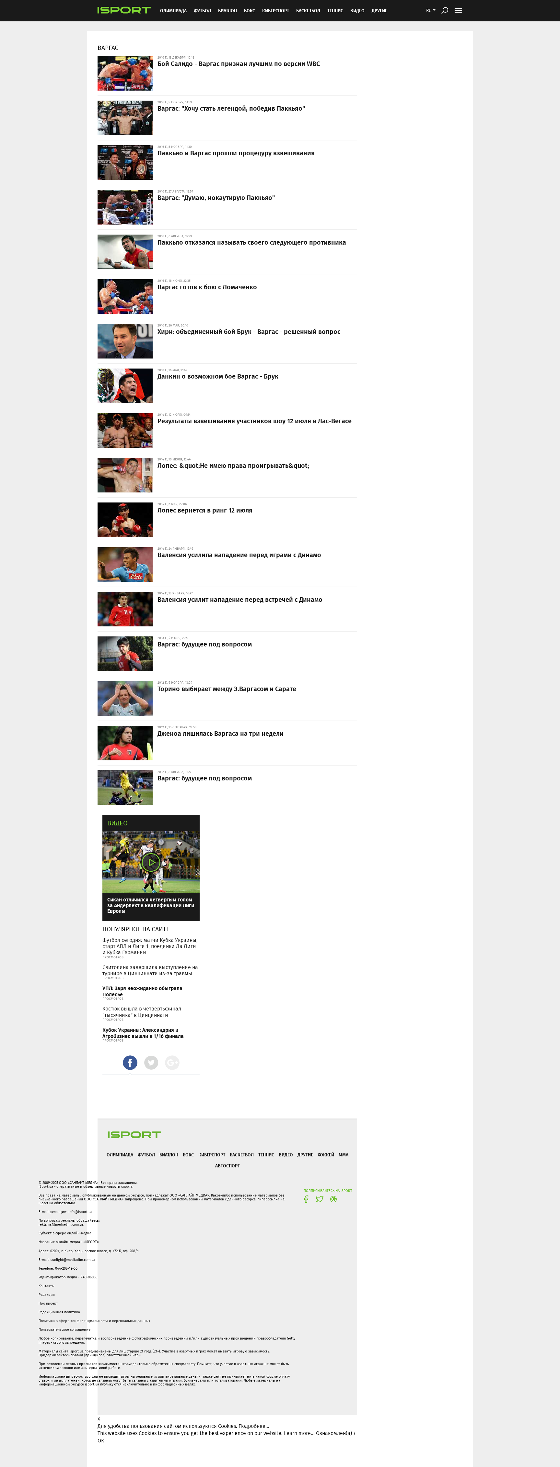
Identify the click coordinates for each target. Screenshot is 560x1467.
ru (429, 10)
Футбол (202, 10)
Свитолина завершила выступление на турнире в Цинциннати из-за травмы (150, 970)
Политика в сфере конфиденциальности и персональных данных (94, 1320)
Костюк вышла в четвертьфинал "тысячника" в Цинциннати (141, 1012)
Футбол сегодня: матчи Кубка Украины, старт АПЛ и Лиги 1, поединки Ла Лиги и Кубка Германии (150, 946)
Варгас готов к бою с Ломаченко (207, 287)
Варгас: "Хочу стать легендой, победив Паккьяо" (231, 108)
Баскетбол (308, 10)
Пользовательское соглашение (64, 1329)
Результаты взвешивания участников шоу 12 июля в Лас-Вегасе (255, 420)
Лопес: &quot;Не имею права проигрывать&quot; (233, 465)
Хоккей (326, 1154)
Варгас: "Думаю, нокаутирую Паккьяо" (216, 197)
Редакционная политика (59, 1312)
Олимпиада (173, 10)
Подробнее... (254, 1426)
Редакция (47, 1294)
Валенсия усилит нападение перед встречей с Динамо (240, 599)
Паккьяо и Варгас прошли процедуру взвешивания (236, 153)
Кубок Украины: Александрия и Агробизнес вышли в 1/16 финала (143, 1033)
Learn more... (299, 1433)
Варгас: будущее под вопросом (205, 644)
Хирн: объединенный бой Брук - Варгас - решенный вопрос (249, 331)
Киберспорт (275, 10)
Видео (117, 823)
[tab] (130, 1062)
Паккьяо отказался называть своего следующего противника (252, 242)
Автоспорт (227, 1165)
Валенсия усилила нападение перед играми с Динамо (239, 554)
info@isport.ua (80, 1211)
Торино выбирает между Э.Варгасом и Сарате (227, 688)
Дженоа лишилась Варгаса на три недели (221, 733)
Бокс (249, 10)
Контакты (46, 1285)
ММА (343, 1154)
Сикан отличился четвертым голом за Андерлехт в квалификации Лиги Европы (150, 905)
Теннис (335, 10)
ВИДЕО (357, 10)
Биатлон (227, 10)
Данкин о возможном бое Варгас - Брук (218, 376)
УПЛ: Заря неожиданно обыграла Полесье (142, 991)
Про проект (48, 1303)
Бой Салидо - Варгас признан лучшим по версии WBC (239, 63)
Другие (379, 10)
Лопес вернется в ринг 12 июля (205, 510)
